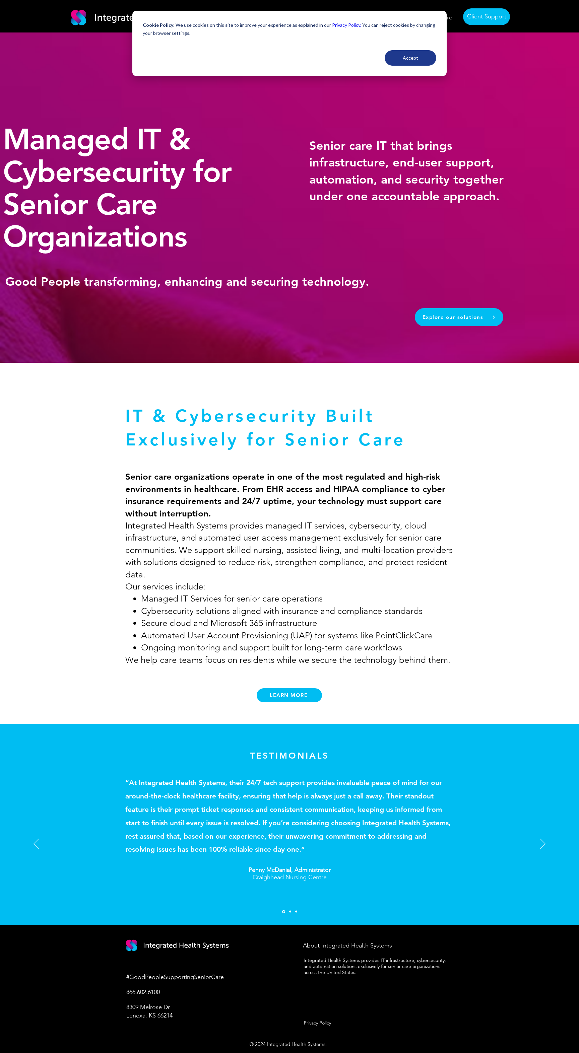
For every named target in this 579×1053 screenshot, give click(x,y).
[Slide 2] (290, 912)
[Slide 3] (296, 912)
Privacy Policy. (346, 25)
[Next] (542, 844)
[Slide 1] (283, 911)
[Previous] (36, 844)
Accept (410, 58)
